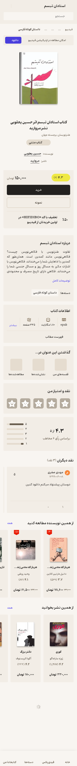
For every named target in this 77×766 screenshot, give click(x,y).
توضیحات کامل (61, 281)
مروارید (34, 161)
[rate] (65, 403)
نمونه (38, 203)
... (59, 29)
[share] (28, 111)
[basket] (16, 6)
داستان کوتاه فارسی (29, 29)
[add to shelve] (61, 365)
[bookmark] (48, 111)
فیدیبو (69, 29)
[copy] (10, 219)
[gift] (38, 111)
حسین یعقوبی (32, 153)
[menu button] (6, 6)
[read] (16, 365)
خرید (39, 190)
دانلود (15, 40)
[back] (71, 6)
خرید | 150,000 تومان (38, 760)
